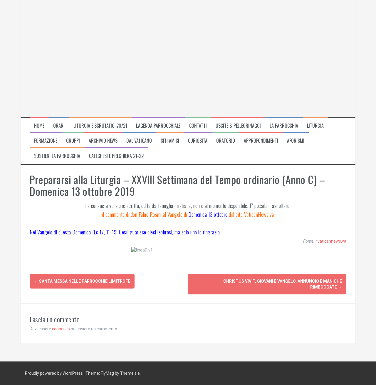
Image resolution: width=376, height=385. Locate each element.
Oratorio (225, 140)
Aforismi (295, 140)
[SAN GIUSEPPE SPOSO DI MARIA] (118, 58)
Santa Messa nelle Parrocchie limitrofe (82, 281)
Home (39, 125)
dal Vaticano (139, 140)
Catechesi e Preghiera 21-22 (116, 156)
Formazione (45, 140)
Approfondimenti (261, 140)
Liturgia (315, 125)
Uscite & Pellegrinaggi (238, 125)
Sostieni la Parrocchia (57, 156)
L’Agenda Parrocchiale (158, 125)
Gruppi (73, 140)
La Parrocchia (284, 125)
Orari (59, 125)
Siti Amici (170, 140)
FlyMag (107, 373)
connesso (61, 328)
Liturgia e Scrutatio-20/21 (100, 125)
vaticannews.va (332, 241)
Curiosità (197, 140)
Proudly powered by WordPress (54, 373)
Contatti (198, 125)
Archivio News (103, 140)
